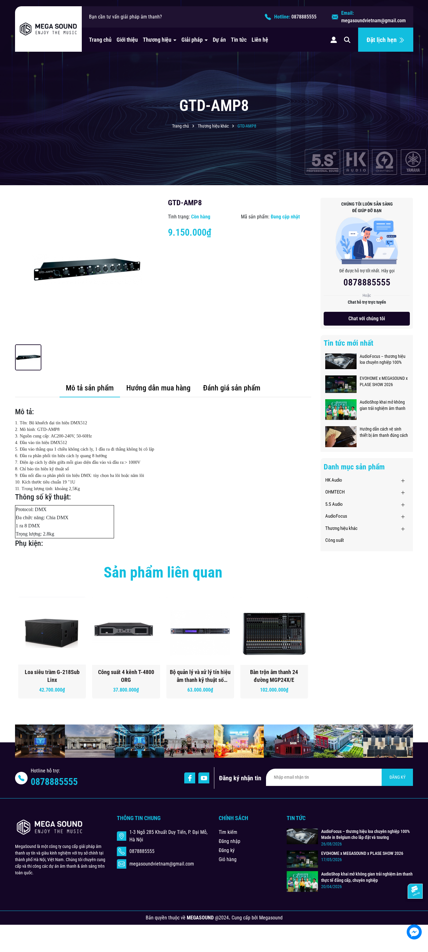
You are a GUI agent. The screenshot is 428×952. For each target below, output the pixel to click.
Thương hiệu (158, 39)
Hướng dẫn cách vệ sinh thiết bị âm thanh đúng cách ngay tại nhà (384, 432)
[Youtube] (203, 777)
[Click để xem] (87, 269)
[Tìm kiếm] (347, 39)
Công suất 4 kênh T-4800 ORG (126, 676)
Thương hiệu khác (341, 528)
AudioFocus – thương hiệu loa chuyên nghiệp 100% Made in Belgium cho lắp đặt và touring (382, 360)
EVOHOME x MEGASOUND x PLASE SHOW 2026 (384, 381)
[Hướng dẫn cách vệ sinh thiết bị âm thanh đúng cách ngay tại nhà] (341, 436)
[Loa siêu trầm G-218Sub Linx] (52, 631)
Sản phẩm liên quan (163, 572)
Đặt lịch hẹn (382, 40)
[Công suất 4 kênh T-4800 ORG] (126, 631)
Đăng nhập (229, 841)
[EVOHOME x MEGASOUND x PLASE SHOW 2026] (341, 383)
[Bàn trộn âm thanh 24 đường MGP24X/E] (274, 631)
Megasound (271, 918)
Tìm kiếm (228, 832)
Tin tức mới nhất (348, 343)
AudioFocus (336, 516)
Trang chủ (100, 39)
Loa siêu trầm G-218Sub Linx (52, 676)
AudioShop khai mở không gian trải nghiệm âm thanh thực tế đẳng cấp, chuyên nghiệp (382, 405)
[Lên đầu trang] (414, 913)
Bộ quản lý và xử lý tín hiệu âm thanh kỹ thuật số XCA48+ (200, 676)
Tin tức (239, 39)
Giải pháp (192, 39)
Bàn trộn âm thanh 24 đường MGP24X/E (274, 676)
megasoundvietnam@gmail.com (373, 21)
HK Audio (333, 480)
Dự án (219, 39)
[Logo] (48, 29)
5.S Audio (334, 504)
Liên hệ (260, 39)
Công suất (334, 540)
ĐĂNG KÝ (397, 777)
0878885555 (303, 17)
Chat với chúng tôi (366, 319)
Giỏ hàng (228, 859)
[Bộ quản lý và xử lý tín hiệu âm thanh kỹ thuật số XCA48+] (200, 631)
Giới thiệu (127, 39)
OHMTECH (335, 492)
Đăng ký (227, 850)
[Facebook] (189, 777)
